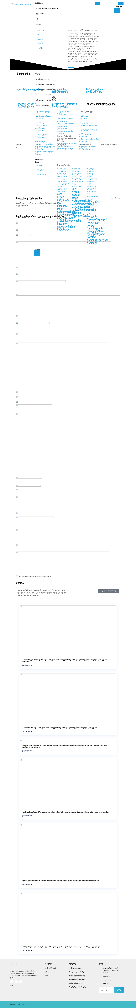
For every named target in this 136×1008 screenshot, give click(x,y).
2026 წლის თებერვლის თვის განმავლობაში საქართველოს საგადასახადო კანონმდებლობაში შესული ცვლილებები (61, 947)
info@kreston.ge (107, 979)
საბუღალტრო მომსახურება (45, 84)
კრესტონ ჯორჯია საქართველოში (47, 8)
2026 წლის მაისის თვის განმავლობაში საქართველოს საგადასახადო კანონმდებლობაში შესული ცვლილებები (84, 202)
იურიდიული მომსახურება (77, 979)
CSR (37, 19)
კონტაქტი (119, 6)
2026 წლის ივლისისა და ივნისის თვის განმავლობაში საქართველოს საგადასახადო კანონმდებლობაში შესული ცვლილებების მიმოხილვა (69, 212)
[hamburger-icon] (97, 3)
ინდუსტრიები (39, 159)
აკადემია (39, 24)
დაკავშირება (115, 198)
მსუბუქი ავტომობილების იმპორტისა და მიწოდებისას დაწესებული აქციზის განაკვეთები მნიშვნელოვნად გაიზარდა (61, 880)
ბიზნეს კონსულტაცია (43, 105)
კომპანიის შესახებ (50, 968)
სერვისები (38, 74)
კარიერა (37, 249)
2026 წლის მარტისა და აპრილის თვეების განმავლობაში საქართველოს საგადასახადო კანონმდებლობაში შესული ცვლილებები (65, 812)
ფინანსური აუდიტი (42, 79)
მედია (37, 162)
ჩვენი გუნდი (40, 14)
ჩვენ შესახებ (39, 3)
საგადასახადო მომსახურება (45, 95)
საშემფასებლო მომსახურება (46, 100)
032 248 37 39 (106, 976)
